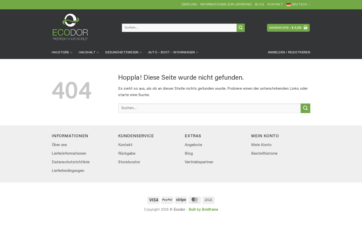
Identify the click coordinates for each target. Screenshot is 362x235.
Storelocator (129, 162)
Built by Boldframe (203, 210)
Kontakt (275, 4)
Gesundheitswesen (121, 52)
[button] (288, 28)
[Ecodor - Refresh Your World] (83, 28)
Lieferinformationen (69, 154)
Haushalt (87, 52)
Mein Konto (261, 145)
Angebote (193, 145)
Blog (259, 4)
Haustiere (60, 52)
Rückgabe (126, 154)
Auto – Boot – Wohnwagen (171, 52)
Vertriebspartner (199, 162)
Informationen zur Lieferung (226, 4)
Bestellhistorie (264, 154)
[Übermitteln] (241, 28)
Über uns (189, 4)
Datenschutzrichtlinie (71, 162)
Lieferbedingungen (68, 171)
